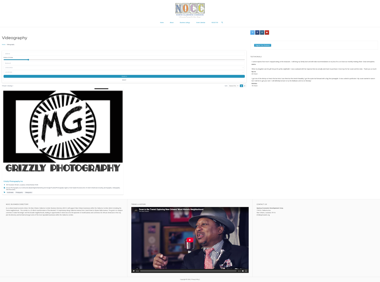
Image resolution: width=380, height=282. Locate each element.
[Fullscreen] (246, 271)
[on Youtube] (267, 32)
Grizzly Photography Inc (13, 181)
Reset (124, 80)
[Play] (134, 271)
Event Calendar (200, 22)
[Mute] (243, 271)
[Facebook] (257, 32)
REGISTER (215, 22)
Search (124, 76)
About (171, 22)
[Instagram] (262, 32)
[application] (190, 240)
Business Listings (185, 22)
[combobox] (124, 63)
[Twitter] (252, 32)
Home (162, 22)
